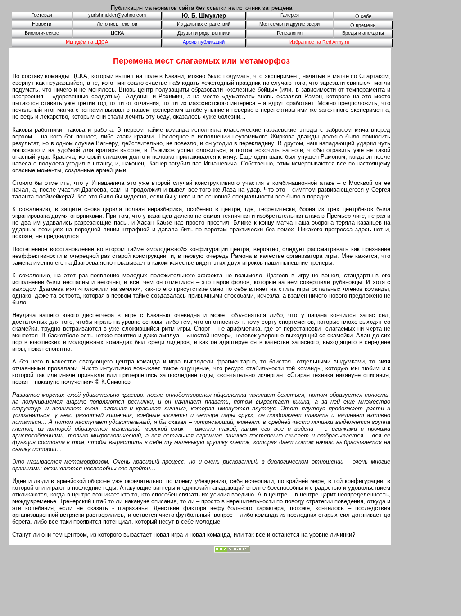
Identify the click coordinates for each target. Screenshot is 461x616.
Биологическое (42, 33)
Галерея (289, 15)
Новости (41, 24)
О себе (363, 16)
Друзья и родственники (203, 33)
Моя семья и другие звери (289, 24)
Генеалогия (290, 33)
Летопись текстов (117, 24)
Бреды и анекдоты (363, 33)
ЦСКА (117, 33)
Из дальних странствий (203, 24)
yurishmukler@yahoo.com (117, 15)
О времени (362, 25)
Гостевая (42, 15)
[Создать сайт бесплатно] (232, 550)
